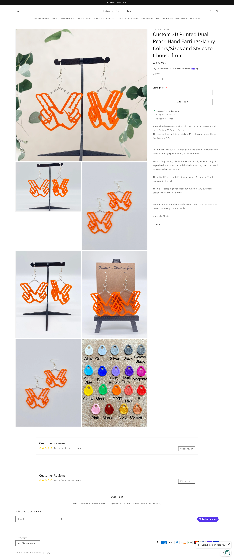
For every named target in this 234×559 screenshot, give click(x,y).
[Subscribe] (61, 519)
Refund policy (155, 503)
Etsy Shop (85, 503)
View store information (166, 118)
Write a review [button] (186, 448)
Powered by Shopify (43, 553)
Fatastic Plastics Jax (28, 553)
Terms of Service (140, 503)
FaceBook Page (98, 503)
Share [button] (158, 224)
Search (76, 503)
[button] (18, 11)
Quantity (156, 74)
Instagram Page (114, 503)
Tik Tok (127, 503)
